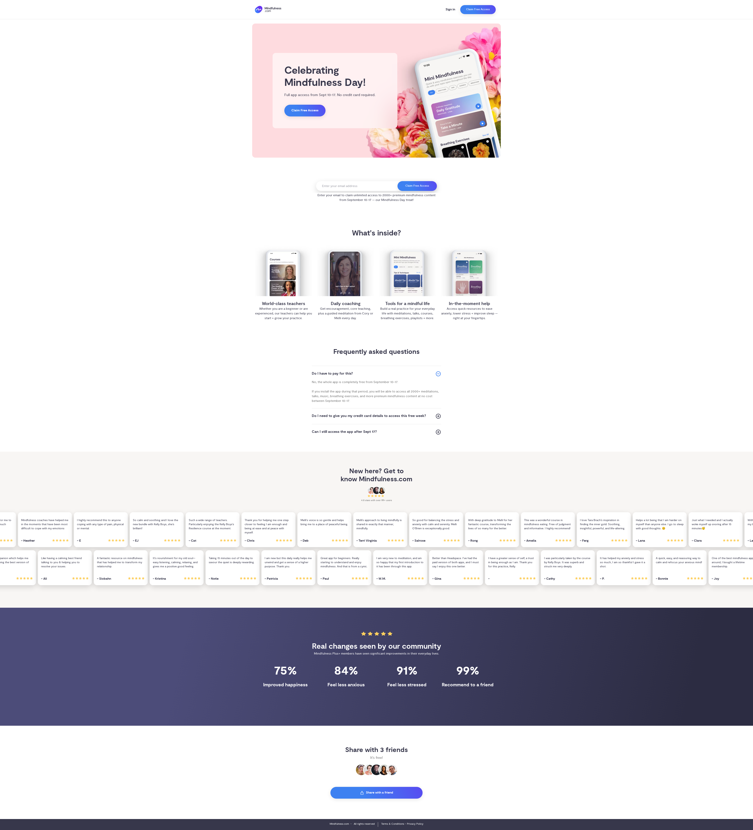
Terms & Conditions (392, 823)
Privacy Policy (415, 823)
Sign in (450, 9)
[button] (376, 374)
